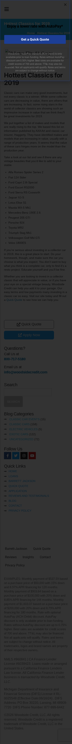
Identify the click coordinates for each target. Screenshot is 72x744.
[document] (36, 372)
